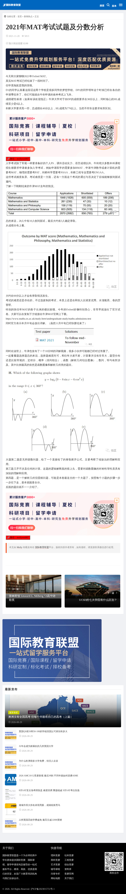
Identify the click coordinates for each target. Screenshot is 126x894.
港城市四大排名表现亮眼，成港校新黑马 (39, 805)
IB (66, 99)
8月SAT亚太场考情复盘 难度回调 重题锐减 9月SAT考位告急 (49, 790)
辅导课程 (55, 869)
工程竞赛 (69, 860)
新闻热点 (28, 16)
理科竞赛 (55, 855)
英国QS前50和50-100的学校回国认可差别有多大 (43, 731)
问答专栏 (55, 874)
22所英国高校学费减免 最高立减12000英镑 (40, 820)
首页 (20, 16)
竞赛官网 (69, 874)
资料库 (67, 869)
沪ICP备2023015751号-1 (43, 889)
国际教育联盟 (42, 547)
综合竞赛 (69, 864)
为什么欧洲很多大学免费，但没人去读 (38, 761)
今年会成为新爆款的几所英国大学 (36, 746)
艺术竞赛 (55, 864)
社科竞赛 (69, 855)
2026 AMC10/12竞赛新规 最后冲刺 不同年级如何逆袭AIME (48, 775)
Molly (19, 547)
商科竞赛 (55, 860)
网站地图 (55, 878)
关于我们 (69, 878)
